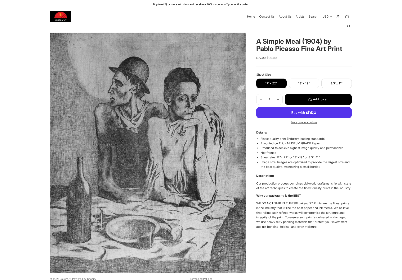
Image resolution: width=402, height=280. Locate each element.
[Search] (348, 26)
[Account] (338, 16)
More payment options (304, 122)
